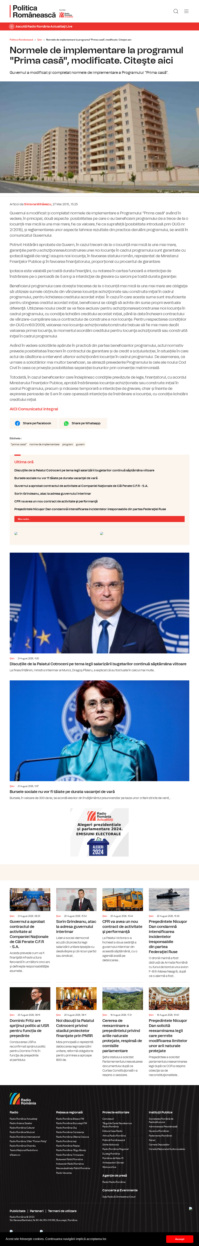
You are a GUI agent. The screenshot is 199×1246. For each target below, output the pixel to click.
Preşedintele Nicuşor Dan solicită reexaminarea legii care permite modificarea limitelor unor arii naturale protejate (169, 1029)
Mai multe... (24, 519)
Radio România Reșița (68, 1146)
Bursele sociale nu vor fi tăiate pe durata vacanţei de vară (99, 478)
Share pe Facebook (37, 423)
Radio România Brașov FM (70, 1119)
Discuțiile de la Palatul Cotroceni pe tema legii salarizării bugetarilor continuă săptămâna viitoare (99, 470)
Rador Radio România (114, 1182)
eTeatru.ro (15, 1155)
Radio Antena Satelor (21, 1123)
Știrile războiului (110, 1144)
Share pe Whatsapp (86, 423)
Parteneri (37, 1211)
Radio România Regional (115, 1149)
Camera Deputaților (159, 1144)
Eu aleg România (111, 1154)
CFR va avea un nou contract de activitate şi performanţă (99, 501)
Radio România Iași (66, 1141)
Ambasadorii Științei (113, 1162)
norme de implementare (44, 444)
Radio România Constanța (70, 1132)
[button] (108, 1239)
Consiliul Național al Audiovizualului (167, 1149)
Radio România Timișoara (70, 1155)
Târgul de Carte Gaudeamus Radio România (117, 1125)
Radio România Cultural (22, 1128)
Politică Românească (113, 1140)
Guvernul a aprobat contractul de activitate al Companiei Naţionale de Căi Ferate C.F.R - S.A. (99, 486)
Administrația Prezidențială (163, 1126)
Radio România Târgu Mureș (71, 1150)
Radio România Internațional (25, 1137)
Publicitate (17, 1211)
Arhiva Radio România (114, 1136)
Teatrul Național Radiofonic (24, 1150)
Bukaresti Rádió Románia (69, 1159)
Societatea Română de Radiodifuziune (161, 1120)
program (67, 444)
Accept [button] (179, 1239)
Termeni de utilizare (62, 1211)
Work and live (109, 1167)
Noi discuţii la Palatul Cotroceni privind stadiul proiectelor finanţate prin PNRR (76, 1022)
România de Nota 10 (113, 1158)
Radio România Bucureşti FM (71, 1123)
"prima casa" (19, 444)
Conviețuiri (108, 1119)
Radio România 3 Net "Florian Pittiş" (28, 1141)
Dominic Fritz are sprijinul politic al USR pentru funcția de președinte (30, 1022)
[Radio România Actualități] (41, 11)
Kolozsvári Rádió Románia (70, 1164)
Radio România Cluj (66, 1128)
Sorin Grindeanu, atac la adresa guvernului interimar (99, 494)
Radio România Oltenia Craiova (72, 1137)
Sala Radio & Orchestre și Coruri (119, 1197)
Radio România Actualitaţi (23, 1119)
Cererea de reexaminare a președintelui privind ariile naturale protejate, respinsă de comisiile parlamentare (122, 1029)
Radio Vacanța (64, 1173)
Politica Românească (21, 40)
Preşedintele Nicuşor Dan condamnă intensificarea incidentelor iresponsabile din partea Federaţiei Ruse (99, 509)
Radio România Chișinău (23, 1146)
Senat (152, 1140)
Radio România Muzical (22, 1132)
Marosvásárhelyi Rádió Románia (73, 1168)
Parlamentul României (160, 1136)
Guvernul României (159, 1131)
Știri (39, 40)
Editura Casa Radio (112, 1131)
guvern (80, 444)
